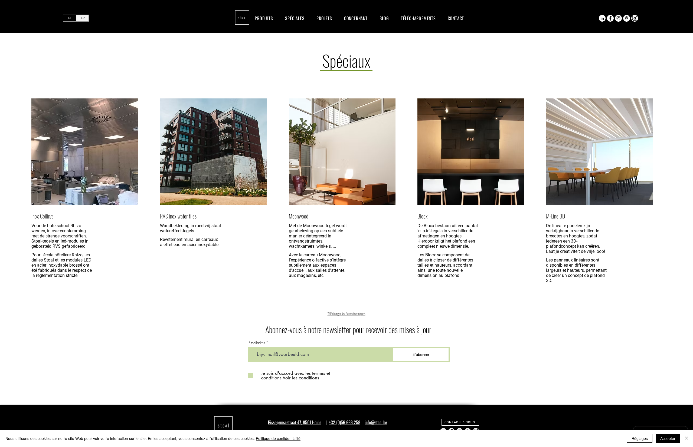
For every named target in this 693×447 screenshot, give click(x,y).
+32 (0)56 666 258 (344, 422)
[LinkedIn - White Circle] (602, 18)
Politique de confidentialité (278, 438)
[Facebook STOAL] (610, 18)
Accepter (667, 438)
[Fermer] (686, 438)
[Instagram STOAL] (618, 18)
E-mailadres (257, 343)
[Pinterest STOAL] (626, 18)
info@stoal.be (376, 422)
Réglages (640, 438)
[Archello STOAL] (634, 18)
